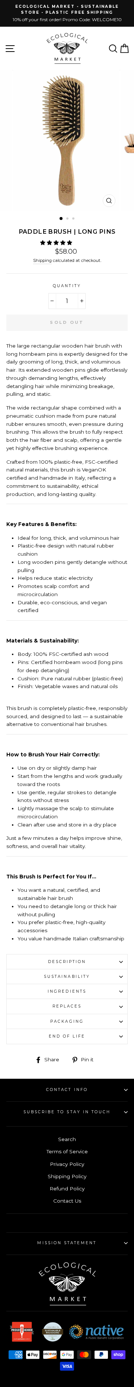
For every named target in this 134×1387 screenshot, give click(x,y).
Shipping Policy (67, 1176)
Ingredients (67, 991)
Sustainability (67, 976)
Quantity (67, 285)
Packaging (67, 1021)
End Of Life (67, 1036)
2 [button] (68, 219)
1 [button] (61, 219)
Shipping (42, 260)
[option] (67, 13)
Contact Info (67, 1089)
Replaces (67, 1006)
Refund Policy (67, 1189)
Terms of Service (67, 1151)
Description (67, 961)
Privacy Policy (67, 1164)
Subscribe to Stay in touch (67, 1112)
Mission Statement (66, 1242)
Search (67, 1139)
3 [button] (74, 219)
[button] (57, 243)
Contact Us (67, 1201)
